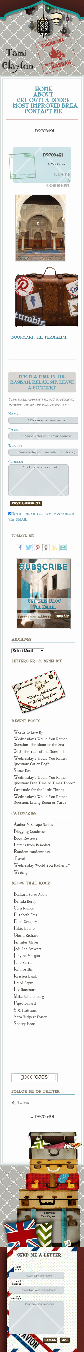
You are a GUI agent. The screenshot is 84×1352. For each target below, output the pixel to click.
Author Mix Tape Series (33, 824)
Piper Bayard (25, 1003)
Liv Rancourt (25, 990)
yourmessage (16, 1297)
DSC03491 (53, 155)
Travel (19, 858)
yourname (17, 1268)
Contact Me (43, 111)
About (43, 94)
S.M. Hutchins (25, 1010)
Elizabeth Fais (25, 915)
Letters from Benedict (38, 691)
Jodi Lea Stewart (27, 949)
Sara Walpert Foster (30, 1017)
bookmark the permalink (39, 337)
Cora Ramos (24, 908)
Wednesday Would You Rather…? (42, 865)
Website (15, 445)
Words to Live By (28, 732)
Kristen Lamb (25, 976)
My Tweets (20, 1102)
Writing (21, 872)
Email (13, 429)
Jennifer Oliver (26, 942)
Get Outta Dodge (43, 100)
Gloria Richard (26, 935)
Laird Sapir (23, 983)
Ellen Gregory (25, 922)
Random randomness (32, 852)
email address (16, 1282)
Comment (16, 461)
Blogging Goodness (30, 831)
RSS (54, 547)
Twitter (29, 547)
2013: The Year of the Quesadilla (40, 751)
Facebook (20, 547)
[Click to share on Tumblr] (30, 318)
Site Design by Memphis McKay (68, 1243)
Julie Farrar (23, 962)
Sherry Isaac (24, 1024)
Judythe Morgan (27, 956)
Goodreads (45, 547)
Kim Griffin (24, 969)
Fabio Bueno (24, 928)
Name (13, 414)
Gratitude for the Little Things (39, 790)
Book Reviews (25, 838)
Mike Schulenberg (29, 996)
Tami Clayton (17, 59)
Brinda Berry (25, 901)
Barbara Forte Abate (30, 894)
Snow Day (22, 771)
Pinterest (37, 547)
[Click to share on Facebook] (33, 301)
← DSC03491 (42, 130)
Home (43, 89)
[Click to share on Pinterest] (24, 286)
